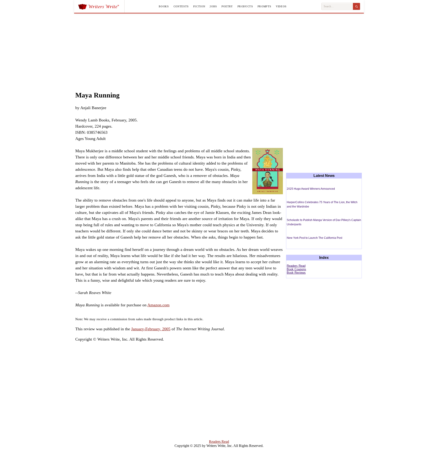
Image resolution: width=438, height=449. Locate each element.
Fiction (199, 6)
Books (164, 6)
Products (245, 6)
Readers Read (296, 266)
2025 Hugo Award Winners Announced (311, 188)
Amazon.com (158, 305)
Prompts (264, 6)
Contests (181, 6)
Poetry (227, 6)
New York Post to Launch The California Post (314, 237)
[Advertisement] (219, 48)
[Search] (356, 6)
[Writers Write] (101, 6)
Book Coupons (296, 269)
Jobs (213, 6)
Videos (281, 6)
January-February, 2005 (150, 329)
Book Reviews (296, 272)
